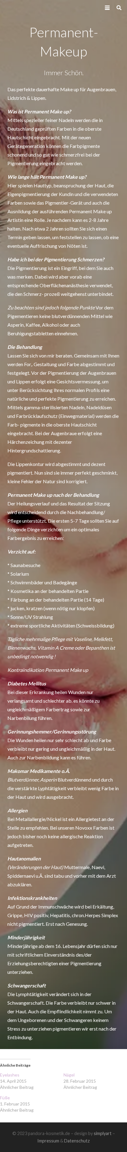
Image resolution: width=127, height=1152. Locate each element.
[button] (107, 7)
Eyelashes (9, 1074)
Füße (5, 1097)
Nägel (69, 1074)
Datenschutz (77, 1140)
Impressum (48, 1140)
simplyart (103, 1133)
